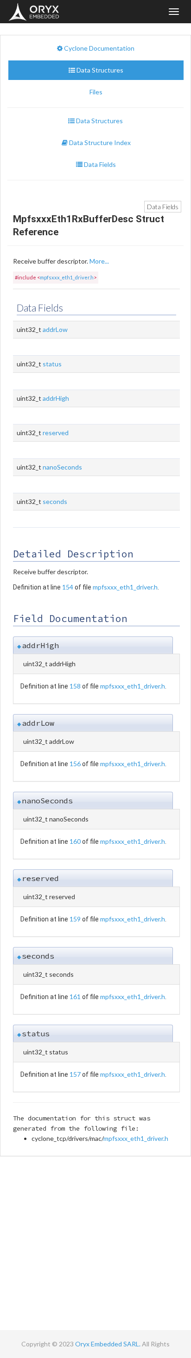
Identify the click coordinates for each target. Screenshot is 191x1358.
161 (75, 996)
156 (75, 764)
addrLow (55, 329)
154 (67, 587)
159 (75, 919)
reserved (56, 433)
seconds (55, 501)
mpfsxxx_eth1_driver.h (67, 277)
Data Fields (162, 207)
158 (75, 686)
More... (99, 261)
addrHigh (56, 398)
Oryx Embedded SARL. (107, 1344)
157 (75, 1074)
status (52, 364)
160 (75, 841)
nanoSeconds (62, 467)
